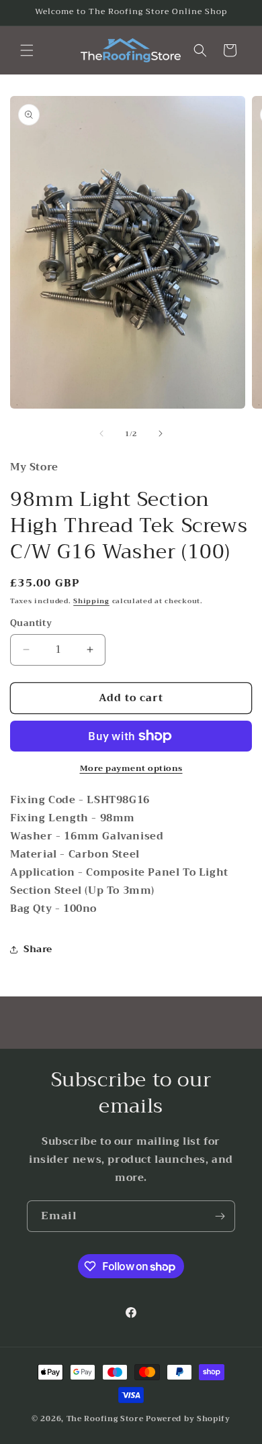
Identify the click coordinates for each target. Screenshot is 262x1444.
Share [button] (38, 949)
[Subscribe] (219, 1216)
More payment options (131, 768)
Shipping (91, 601)
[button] (27, 50)
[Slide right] (160, 433)
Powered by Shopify (188, 1418)
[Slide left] (101, 433)
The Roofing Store (105, 1418)
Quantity (31, 623)
